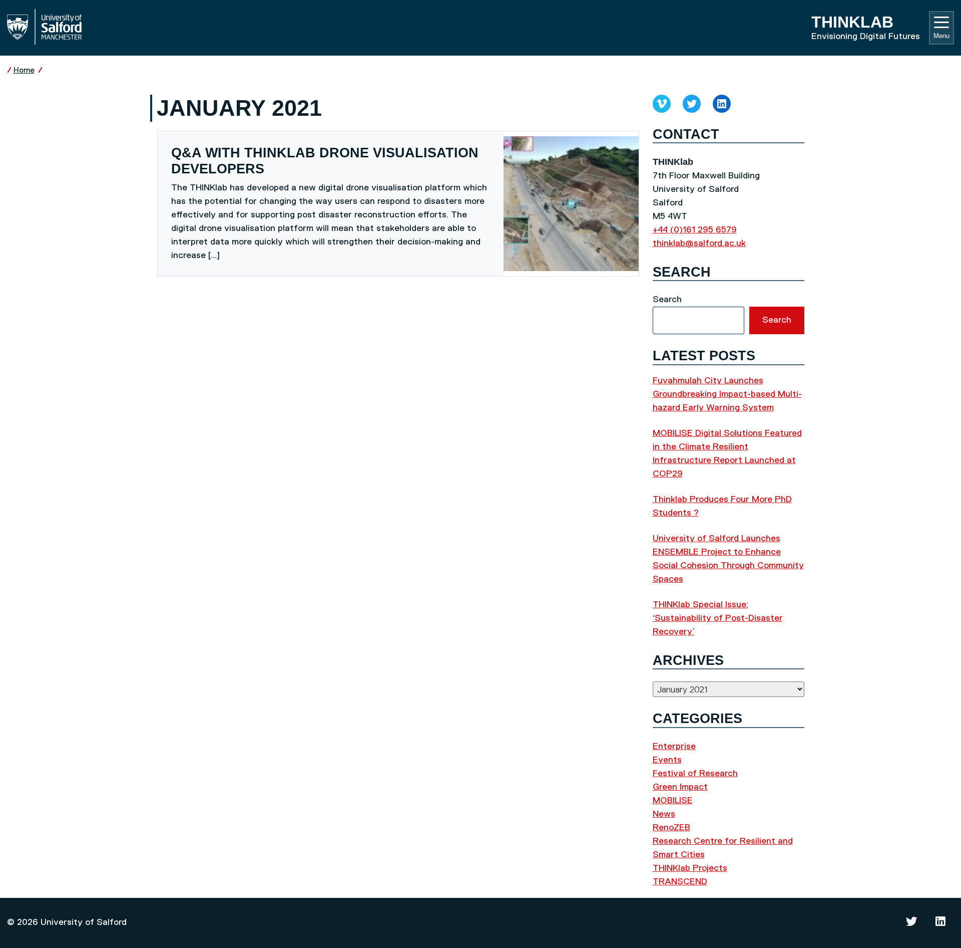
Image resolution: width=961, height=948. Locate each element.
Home (24, 70)
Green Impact (680, 787)
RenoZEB (671, 827)
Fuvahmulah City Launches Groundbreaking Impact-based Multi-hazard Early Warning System (727, 394)
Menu (941, 36)
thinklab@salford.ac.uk (699, 243)
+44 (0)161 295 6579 (695, 229)
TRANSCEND (680, 881)
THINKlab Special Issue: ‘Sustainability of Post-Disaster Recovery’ (718, 618)
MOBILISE (673, 800)
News (664, 814)
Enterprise (674, 746)
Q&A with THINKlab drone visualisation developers (324, 160)
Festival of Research (695, 773)
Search (667, 299)
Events (667, 760)
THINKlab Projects (690, 868)
